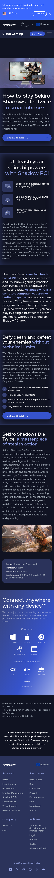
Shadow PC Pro (10, 797)
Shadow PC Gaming (12, 793)
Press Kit (33, 793)
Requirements (36, 797)
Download (34, 788)
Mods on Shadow (11, 810)
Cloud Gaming (12, 34)
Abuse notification (38, 848)
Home (5, 779)
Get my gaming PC (17, 137)
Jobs (4, 830)
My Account (25, 24)
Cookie (32, 844)
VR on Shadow (9, 806)
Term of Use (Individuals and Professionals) (37, 828)
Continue (39, 13)
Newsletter (35, 806)
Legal (32, 835)
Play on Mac (8, 788)
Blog (31, 784)
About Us (7, 825)
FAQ (31, 801)
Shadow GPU (9, 801)
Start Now (37, 34)
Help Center (35, 779)
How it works (9, 784)
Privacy (33, 839)
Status (32, 810)
